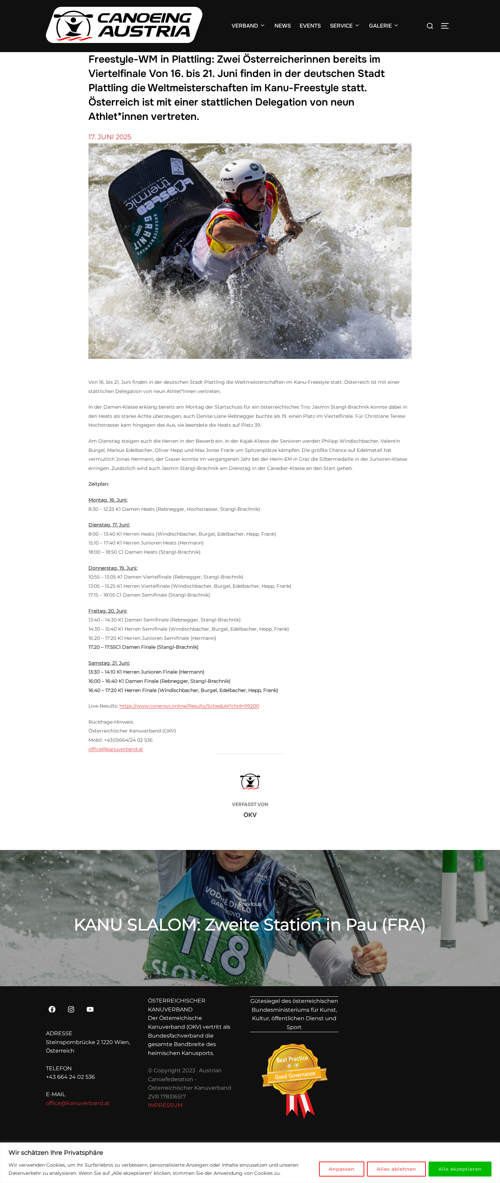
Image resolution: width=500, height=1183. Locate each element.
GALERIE (380, 25)
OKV (250, 815)
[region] (250, 1162)
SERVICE (341, 25)
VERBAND (245, 25)
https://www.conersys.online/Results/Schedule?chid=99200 (189, 706)
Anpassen (341, 1169)
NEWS (282, 25)
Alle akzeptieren (460, 1169)
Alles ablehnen (396, 1169)
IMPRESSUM (165, 1105)
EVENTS (310, 25)
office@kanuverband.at (115, 749)
